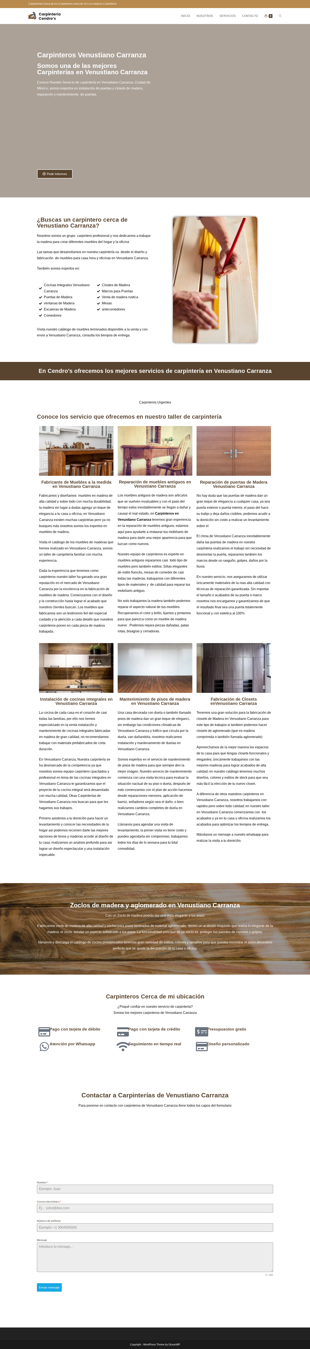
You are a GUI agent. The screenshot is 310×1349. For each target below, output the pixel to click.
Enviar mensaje (49, 1287)
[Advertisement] (95, 135)
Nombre (42, 1182)
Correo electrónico (49, 1201)
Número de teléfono (49, 1220)
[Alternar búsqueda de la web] (280, 16)
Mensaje (42, 1240)
